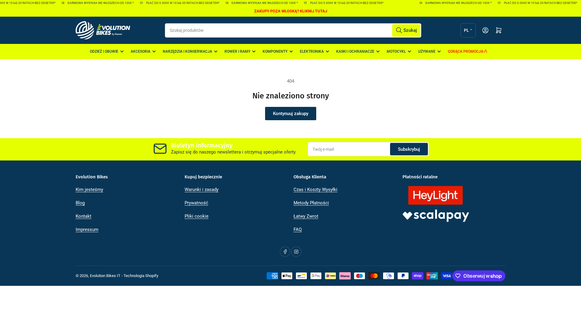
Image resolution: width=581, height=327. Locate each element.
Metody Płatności (311, 203)
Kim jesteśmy (89, 189)
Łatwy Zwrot (306, 216)
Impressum (87, 229)
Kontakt (83, 216)
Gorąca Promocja (465, 51)
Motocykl (396, 51)
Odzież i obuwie (104, 51)
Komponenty (275, 51)
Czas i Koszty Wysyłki (315, 189)
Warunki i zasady (201, 189)
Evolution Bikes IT (105, 275)
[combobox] (293, 30)
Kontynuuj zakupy (290, 113)
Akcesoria (140, 51)
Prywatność (196, 203)
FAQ (298, 229)
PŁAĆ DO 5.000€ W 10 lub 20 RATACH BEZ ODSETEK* (180, 3)
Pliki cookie (196, 216)
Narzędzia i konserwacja (187, 51)
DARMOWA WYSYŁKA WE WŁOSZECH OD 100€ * (98, 3)
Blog (80, 203)
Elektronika (312, 51)
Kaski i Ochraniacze (355, 51)
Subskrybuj (409, 149)
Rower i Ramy (237, 51)
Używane (426, 51)
